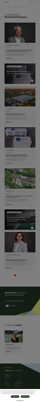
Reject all (15, 396)
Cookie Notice (31, 393)
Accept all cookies (25, 396)
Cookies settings (20, 400)
